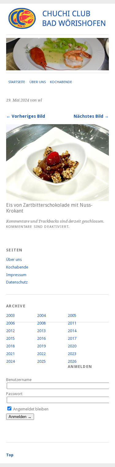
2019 (41, 346)
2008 (41, 323)
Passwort (14, 393)
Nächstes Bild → (91, 116)
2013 (41, 330)
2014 (72, 330)
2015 (10, 338)
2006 (10, 323)
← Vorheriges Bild (25, 116)
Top (9, 455)
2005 (72, 315)
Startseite (16, 82)
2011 (72, 323)
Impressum (16, 274)
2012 (10, 330)
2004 (41, 315)
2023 (72, 353)
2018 (10, 346)
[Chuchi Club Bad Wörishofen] (57, 26)
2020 (72, 346)
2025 (41, 361)
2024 (10, 361)
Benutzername (19, 379)
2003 (10, 315)
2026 (72, 361)
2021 (10, 353)
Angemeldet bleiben (30, 409)
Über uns (37, 82)
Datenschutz (17, 282)
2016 (41, 338)
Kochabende (61, 82)
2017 (72, 338)
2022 (41, 353)
